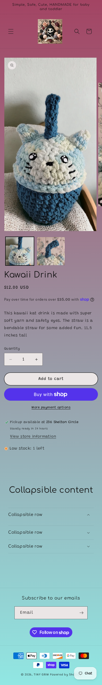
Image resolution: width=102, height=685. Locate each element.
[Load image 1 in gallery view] (19, 251)
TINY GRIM (41, 674)
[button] (11, 31)
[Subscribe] (81, 612)
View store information (33, 437)
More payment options (51, 407)
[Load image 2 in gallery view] (51, 251)
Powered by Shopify (65, 674)
